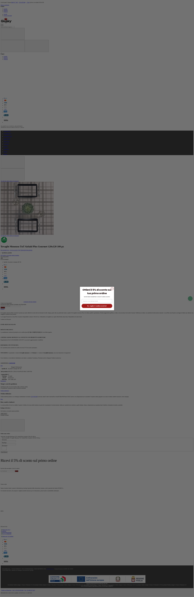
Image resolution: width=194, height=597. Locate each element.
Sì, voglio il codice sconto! (97, 306)
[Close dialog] (112, 288)
